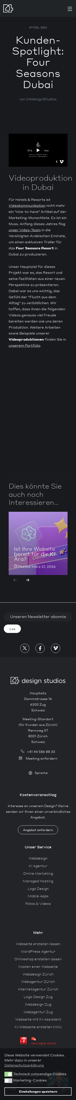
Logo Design (38, 888)
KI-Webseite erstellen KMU (38, 1027)
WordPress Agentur (38, 951)
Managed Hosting (38, 881)
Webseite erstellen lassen (38, 944)
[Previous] (15, 580)
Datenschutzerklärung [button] (24, 1065)
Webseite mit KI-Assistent (38, 1019)
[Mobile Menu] (70, 9)
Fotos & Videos (38, 903)
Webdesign (38, 858)
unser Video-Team (25, 230)
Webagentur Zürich (38, 981)
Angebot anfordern (38, 830)
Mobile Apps (38, 896)
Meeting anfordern (41, 758)
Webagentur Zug (38, 1012)
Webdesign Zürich (38, 974)
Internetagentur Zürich (38, 989)
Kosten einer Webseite (38, 966)
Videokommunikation (27, 205)
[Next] (27, 580)
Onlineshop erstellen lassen (38, 959)
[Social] (24, 648)
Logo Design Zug (38, 996)
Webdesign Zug (38, 1004)
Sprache (41, 773)
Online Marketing (38, 873)
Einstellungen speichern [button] (38, 1091)
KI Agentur (38, 866)
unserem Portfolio (24, 345)
